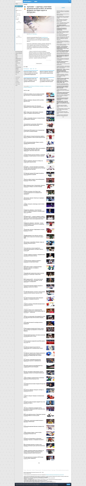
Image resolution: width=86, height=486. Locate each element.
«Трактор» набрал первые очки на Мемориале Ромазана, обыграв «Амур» (63, 53)
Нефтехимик (18, 41)
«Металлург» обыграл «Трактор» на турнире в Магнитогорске (62, 62)
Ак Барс (19, 39)
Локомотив (16, 33)
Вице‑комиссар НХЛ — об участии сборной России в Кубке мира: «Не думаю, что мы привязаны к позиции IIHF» (63, 102)
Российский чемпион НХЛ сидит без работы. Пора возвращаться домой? (63, 51)
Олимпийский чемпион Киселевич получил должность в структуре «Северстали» (62, 99)
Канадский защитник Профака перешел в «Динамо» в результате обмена (62, 106)
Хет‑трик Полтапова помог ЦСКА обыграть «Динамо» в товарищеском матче (63, 112)
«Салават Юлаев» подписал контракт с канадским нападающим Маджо (63, 93)
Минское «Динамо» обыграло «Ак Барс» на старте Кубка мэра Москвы (63, 44)
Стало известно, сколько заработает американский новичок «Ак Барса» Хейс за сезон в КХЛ (62, 87)
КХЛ (33, 68)
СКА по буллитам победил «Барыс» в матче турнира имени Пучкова (63, 35)
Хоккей (17, 6)
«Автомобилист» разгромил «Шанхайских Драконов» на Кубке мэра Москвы (63, 25)
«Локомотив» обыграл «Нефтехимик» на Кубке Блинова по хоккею (63, 79)
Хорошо (68, 484)
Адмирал (19, 45)
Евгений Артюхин (44, 37)
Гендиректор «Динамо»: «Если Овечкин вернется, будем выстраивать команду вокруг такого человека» (63, 67)
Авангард (16, 45)
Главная (17, 3)
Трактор (20, 41)
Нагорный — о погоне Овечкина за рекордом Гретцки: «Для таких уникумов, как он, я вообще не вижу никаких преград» (63, 48)
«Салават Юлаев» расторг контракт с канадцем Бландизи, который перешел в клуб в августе (63, 41)
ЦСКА (21, 33)
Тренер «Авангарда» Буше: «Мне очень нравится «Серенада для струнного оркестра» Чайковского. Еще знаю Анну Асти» (63, 38)
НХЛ (35, 68)
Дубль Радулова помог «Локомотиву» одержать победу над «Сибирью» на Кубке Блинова (63, 56)
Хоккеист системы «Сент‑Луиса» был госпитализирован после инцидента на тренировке (63, 59)
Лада (16, 24)
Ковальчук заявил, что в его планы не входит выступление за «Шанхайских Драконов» (31, 73)
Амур (21, 45)
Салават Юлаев (19, 48)
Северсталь (19, 33)
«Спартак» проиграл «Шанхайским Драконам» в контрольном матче (62, 115)
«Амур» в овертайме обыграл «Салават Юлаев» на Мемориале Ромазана (63, 23)
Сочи (21, 24)
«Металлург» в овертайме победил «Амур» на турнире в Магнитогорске (63, 84)
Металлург (21, 39)
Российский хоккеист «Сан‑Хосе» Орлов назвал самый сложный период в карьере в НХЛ (63, 109)
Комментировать (39, 63)
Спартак (18, 27)
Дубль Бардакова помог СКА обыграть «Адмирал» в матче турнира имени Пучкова (30, 80)
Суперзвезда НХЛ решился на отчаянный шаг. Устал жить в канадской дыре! (62, 29)
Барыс (16, 48)
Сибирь (21, 48)
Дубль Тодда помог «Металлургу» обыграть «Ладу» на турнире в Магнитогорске (47, 80)
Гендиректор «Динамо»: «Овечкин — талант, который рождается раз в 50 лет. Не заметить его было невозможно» (62, 75)
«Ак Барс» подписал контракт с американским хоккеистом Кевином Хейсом (63, 90)
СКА (19, 24)
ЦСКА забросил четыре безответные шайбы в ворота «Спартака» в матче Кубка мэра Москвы (63, 32)
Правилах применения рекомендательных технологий (55, 474)
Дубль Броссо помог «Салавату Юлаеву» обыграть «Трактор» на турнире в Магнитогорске (63, 95)
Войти (69, 2)
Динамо (16, 31)
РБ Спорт (50, 60)
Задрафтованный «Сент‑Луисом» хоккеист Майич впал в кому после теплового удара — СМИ (62, 81)
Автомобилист (16, 39)
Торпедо (20, 27)
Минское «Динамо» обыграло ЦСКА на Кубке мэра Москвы (46, 72)
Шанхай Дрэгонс (21, 31)
